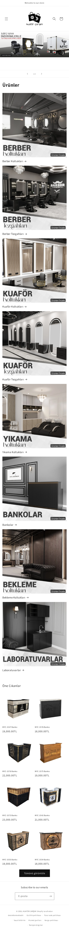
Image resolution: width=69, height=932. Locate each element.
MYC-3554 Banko (42, 859)
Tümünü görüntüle (34, 873)
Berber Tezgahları (13, 234)
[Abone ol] (50, 896)
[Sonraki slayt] (41, 73)
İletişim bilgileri (36, 925)
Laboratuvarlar (11, 670)
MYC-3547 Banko (9, 727)
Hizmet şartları (35, 920)
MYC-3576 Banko (9, 771)
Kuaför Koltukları (12, 306)
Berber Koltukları (12, 161)
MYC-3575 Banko (42, 771)
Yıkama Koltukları (13, 452)
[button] (6, 18)
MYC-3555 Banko (9, 859)
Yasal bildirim (20, 920)
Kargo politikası (51, 920)
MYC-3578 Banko (42, 727)
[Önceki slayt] (27, 73)
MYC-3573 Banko (9, 815)
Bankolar (7, 525)
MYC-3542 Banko (42, 815)
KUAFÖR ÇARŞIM (29, 911)
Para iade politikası (52, 915)
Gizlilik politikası (34, 915)
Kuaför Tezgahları (13, 379)
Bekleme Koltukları (13, 597)
